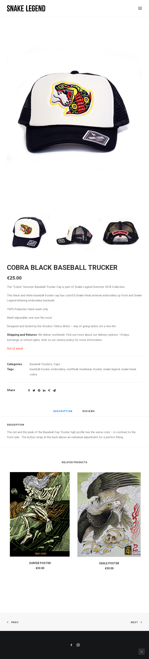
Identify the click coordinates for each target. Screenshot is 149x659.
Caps (57, 364)
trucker (97, 369)
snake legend (111, 369)
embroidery (58, 369)
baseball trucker (40, 369)
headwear (86, 369)
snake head (128, 369)
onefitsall (72, 369)
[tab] (63, 412)
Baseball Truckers (41, 364)
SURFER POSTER (40, 563)
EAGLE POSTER (109, 563)
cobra (33, 374)
